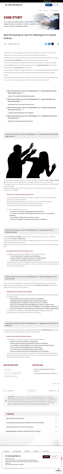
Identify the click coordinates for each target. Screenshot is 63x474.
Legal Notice (36, 451)
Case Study (46, 10)
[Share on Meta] (46, 44)
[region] (31, 66)
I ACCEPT (46, 456)
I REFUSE (54, 456)
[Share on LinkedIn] (49, 43)
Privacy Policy (46, 451)
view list (31, 390)
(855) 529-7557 (47, 1)
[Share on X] (52, 44)
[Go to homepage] (13, 5)
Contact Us (55, 1)
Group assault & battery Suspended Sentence (45, 373)
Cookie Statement (17, 451)
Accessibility (6, 451)
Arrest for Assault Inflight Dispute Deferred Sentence (44, 370)
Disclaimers (27, 451)
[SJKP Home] (13, 456)
